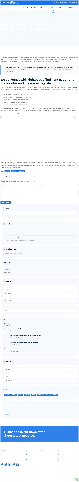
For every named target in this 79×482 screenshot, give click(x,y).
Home (18, 7)
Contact (71, 7)
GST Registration (47, 465)
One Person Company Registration (48, 459)
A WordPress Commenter (9, 253)
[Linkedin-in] (14, 2)
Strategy (7, 296)
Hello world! (6, 227)
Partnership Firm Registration (47, 468)
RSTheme (15, 478)
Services (33, 7)
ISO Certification (31, 457)
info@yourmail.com (74, 2)
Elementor (27, 394)
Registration (62, 7)
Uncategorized (8, 300)
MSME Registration (32, 459)
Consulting (16, 33)
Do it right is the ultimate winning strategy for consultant (17, 237)
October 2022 (7, 272)
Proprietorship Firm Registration (47, 472)
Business (7, 171)
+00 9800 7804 (74, 10)
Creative (20, 394)
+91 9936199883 (64, 454)
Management (21, 171)
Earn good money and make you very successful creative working (18, 234)
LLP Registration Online (48, 462)
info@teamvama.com (65, 457)
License (41, 7)
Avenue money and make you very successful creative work (17, 230)
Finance (33, 394)
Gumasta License (31, 466)
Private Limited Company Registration (49, 455)
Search (6, 208)
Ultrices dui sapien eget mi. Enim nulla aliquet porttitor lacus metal (19, 240)
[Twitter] (11, 2)
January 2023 (7, 269)
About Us (25, 7)
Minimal (55, 394)
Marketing (48, 394)
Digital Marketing (9, 293)
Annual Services (51, 7)
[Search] (76, 310)
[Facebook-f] (8, 2)
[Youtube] (17, 464)
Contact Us (7, 414)
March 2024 (6, 266)
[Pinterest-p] (18, 2)
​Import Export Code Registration (32, 462)
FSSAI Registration (31, 454)
